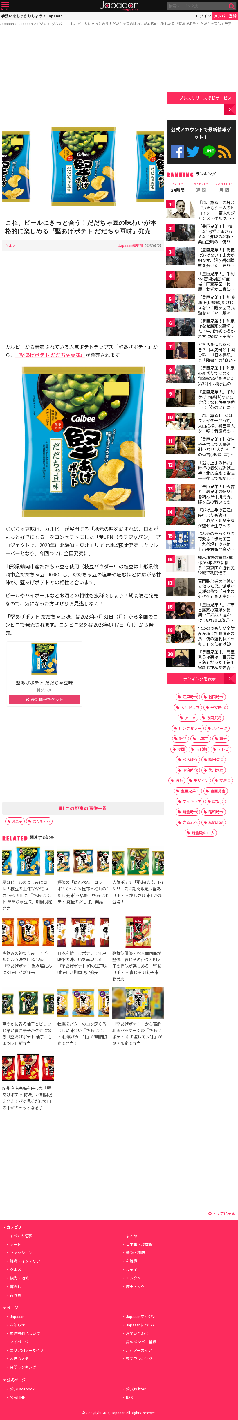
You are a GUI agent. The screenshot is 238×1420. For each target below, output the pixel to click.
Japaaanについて (141, 1325)
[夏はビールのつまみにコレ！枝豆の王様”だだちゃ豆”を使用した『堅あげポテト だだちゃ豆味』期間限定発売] (28, 862)
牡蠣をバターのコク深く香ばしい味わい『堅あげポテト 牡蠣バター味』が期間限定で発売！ (82, 1033)
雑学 (183, 738)
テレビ (223, 749)
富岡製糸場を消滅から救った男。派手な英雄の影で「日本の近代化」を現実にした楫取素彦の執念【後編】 (216, 594)
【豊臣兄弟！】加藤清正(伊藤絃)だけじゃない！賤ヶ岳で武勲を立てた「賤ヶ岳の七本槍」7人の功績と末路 (216, 310)
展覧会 (217, 801)
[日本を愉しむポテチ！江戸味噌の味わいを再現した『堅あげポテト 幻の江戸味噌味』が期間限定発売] (83, 933)
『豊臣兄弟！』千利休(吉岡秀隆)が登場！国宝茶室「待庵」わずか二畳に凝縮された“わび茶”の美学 (216, 286)
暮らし (15, 1286)
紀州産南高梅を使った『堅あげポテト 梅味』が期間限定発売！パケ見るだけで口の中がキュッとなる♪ (27, 1097)
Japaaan (119, 6)
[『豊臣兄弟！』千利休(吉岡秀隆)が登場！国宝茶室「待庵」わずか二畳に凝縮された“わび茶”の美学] (180, 280)
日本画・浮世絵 (139, 1244)
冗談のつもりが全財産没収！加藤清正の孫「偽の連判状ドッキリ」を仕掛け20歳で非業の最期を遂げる (216, 641)
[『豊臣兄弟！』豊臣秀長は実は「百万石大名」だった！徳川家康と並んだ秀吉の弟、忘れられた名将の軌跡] (180, 659)
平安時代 (218, 707)
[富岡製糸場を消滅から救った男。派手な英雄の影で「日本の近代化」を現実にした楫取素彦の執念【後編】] (180, 588)
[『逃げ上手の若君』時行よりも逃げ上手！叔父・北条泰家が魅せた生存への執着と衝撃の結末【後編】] (180, 517)
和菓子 (131, 1269)
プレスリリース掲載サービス (205, 98)
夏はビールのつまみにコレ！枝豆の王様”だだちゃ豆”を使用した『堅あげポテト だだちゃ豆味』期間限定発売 (27, 895)
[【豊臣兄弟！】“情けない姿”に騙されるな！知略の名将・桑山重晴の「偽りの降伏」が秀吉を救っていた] (180, 233)
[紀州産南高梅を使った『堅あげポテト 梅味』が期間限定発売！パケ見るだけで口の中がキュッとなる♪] (28, 1068)
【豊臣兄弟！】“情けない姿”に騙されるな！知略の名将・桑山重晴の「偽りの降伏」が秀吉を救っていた (216, 239)
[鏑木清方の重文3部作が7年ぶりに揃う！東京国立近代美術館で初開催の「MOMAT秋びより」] (180, 564)
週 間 (201, 187)
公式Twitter (193, 151)
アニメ (190, 717)
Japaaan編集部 (130, 245)
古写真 (15, 1295)
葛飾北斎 (215, 822)
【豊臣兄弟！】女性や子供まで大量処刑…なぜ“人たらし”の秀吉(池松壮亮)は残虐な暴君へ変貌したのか (216, 452)
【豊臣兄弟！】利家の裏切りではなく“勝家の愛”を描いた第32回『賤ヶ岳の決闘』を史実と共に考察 (216, 381)
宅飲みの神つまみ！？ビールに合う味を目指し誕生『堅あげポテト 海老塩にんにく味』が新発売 (27, 962)
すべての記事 (21, 1236)
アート (15, 1244)
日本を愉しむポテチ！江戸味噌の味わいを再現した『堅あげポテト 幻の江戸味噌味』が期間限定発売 (82, 962)
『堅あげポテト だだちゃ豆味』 (50, 354)
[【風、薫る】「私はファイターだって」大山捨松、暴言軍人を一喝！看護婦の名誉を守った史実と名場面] (180, 422)
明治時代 (190, 770)
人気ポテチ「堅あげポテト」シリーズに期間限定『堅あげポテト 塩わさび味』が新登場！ (137, 891)
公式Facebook (177, 151)
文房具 (225, 780)
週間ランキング (139, 1358)
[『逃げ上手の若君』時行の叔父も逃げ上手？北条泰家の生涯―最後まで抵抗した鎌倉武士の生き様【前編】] (180, 469)
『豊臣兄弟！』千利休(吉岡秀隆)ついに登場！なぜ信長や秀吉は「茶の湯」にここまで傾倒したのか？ (216, 404)
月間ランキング (23, 1367)
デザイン (201, 780)
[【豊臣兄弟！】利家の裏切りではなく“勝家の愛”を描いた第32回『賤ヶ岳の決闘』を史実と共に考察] (180, 375)
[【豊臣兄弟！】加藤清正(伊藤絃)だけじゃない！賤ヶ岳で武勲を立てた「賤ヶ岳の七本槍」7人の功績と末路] (180, 304)
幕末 (223, 738)
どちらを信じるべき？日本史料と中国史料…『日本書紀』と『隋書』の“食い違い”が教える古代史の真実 (216, 357)
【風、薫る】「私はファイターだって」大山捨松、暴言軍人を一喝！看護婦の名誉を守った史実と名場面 (216, 428)
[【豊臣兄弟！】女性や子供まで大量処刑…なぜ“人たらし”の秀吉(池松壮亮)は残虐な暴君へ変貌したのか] (180, 446)
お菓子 (17, 821)
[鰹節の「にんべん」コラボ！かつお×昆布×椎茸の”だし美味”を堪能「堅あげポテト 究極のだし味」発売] (83, 862)
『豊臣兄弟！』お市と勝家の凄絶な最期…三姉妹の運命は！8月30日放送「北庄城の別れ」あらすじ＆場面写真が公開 (216, 620)
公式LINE (209, 151)
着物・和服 (135, 1252)
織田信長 (215, 759)
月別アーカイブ (139, 1350)
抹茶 (179, 780)
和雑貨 (131, 1261)
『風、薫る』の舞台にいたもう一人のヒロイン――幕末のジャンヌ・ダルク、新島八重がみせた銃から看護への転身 (216, 215)
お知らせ (17, 1325)
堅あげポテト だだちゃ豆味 (44, 682)
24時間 (178, 187)
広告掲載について (25, 1333)
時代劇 (201, 749)
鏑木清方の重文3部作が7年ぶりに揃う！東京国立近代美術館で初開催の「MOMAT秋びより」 (218, 567)
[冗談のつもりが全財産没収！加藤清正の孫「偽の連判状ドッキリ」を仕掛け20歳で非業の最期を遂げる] (180, 635)
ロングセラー (190, 728)
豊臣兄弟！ (190, 791)
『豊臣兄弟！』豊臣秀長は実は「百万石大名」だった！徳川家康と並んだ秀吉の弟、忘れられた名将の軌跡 (216, 665)
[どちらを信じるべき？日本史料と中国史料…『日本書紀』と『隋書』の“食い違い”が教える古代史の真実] (180, 351)
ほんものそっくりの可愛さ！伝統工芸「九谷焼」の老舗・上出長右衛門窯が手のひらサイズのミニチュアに (216, 546)
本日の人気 (19, 1358)
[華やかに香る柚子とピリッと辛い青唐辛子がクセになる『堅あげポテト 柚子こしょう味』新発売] (28, 1003)
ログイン (203, 16)
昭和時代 (215, 812)
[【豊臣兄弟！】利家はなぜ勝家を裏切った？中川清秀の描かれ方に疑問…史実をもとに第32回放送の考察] (180, 328)
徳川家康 (215, 770)
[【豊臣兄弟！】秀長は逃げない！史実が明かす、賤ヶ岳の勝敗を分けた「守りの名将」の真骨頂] (180, 257)
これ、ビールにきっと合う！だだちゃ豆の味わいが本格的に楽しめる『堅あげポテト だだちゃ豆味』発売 (149, 23)
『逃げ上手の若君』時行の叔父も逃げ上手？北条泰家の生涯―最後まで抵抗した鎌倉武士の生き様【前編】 (216, 475)
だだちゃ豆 (41, 821)
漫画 (181, 749)
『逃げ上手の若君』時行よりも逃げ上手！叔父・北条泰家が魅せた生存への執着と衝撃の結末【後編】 (216, 523)
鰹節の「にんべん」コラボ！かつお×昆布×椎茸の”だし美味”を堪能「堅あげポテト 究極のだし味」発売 (82, 891)
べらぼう (190, 759)
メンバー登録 (225, 16)
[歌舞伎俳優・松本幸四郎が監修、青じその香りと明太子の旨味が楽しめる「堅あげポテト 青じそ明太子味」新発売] (138, 933)
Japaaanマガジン (33, 23)
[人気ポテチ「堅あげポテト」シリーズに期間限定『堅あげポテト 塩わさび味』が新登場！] (138, 862)
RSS (224, 151)
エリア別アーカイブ (27, 1350)
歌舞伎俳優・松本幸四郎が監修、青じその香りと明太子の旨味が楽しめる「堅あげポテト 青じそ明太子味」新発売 (137, 966)
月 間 (224, 187)
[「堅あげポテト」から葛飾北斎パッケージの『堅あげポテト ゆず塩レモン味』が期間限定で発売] (138, 1003)
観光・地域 (19, 1278)
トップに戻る (223, 1213)
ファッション (21, 1252)
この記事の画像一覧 (85, 808)
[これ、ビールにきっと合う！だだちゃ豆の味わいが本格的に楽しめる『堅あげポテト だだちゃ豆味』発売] (83, 167)
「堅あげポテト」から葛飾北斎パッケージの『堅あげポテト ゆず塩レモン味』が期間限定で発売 (137, 1033)
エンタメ (133, 1278)
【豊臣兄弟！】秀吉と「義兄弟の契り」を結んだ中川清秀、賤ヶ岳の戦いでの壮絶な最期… (216, 496)
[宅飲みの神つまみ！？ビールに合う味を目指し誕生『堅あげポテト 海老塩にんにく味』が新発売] (28, 933)
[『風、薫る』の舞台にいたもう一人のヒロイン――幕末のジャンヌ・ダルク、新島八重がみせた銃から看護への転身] (180, 209)
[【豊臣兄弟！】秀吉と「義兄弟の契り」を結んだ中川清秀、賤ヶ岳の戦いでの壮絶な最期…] (180, 493)
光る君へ (190, 822)
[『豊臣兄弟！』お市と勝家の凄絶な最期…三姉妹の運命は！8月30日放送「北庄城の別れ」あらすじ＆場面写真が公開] (180, 611)
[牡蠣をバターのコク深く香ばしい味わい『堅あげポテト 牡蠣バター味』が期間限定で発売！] (83, 1003)
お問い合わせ (137, 1333)
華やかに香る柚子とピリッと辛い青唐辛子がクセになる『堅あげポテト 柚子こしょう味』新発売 (27, 1033)
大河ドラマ (190, 707)
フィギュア (192, 801)
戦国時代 (215, 697)
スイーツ (219, 728)
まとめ (131, 1236)
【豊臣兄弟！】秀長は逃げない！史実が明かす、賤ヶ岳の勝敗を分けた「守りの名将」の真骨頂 (216, 260)
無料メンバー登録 (141, 1341)
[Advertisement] (83, 74)
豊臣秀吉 (218, 791)
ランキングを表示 (199, 678)
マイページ (19, 1341)
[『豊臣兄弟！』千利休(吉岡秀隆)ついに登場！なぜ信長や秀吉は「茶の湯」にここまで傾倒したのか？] (180, 399)
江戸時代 (190, 697)
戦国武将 (214, 717)
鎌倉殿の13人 (203, 832)
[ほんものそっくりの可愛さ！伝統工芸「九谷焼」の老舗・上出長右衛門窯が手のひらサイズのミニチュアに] (180, 540)
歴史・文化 (135, 1286)
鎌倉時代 (190, 812)
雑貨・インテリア (25, 1261)
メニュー (5, 6)
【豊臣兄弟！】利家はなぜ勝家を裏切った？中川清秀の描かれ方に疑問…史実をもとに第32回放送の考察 (216, 334)
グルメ (57, 23)
